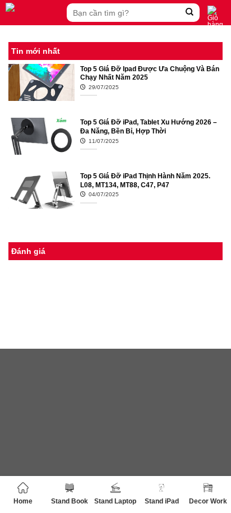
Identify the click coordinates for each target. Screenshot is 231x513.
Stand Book (69, 501)
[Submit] (190, 12)
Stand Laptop (115, 501)
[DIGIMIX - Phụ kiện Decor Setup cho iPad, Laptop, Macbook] (33, 12)
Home (23, 501)
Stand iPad (162, 501)
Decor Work (208, 501)
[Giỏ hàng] (216, 17)
